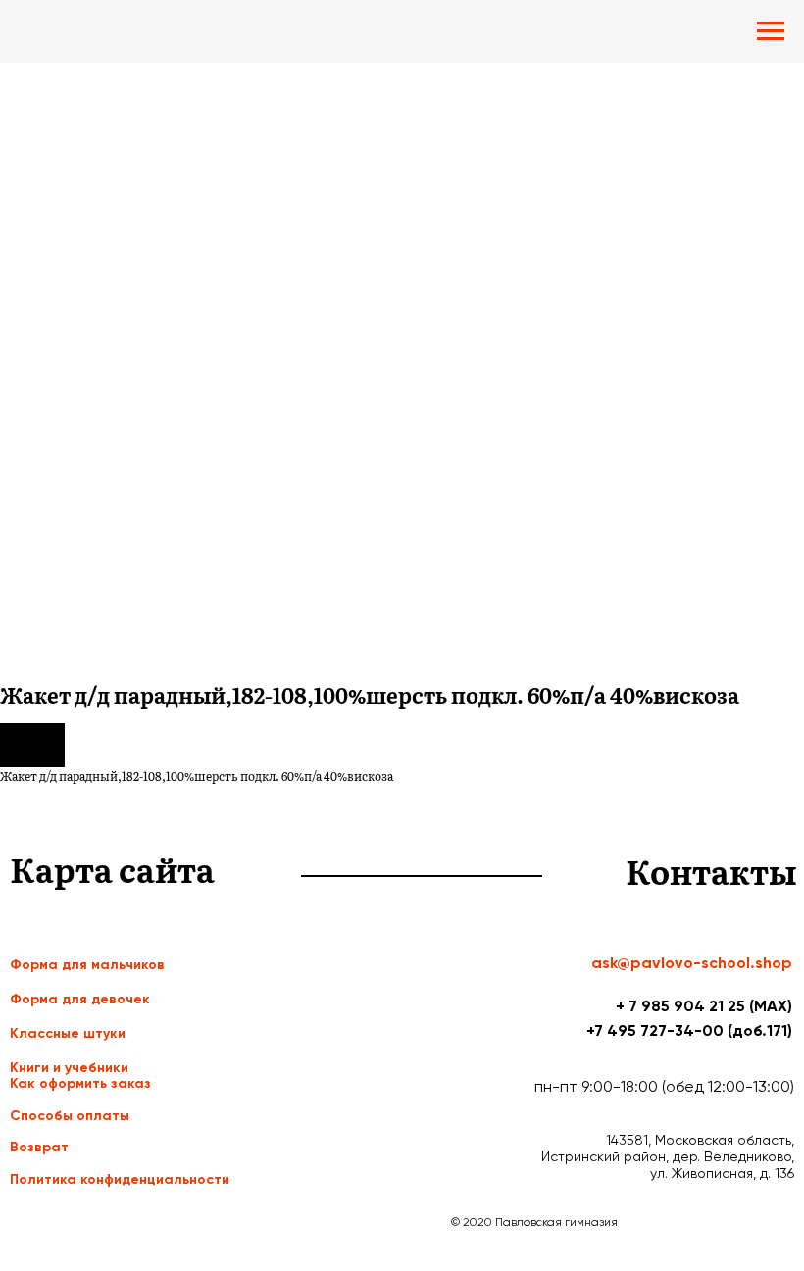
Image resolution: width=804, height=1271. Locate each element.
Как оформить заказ (80, 1083)
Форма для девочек (80, 999)
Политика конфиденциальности (119, 1179)
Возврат (39, 1147)
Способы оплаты (69, 1115)
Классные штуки (68, 1033)
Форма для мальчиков (87, 964)
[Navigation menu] (770, 31)
